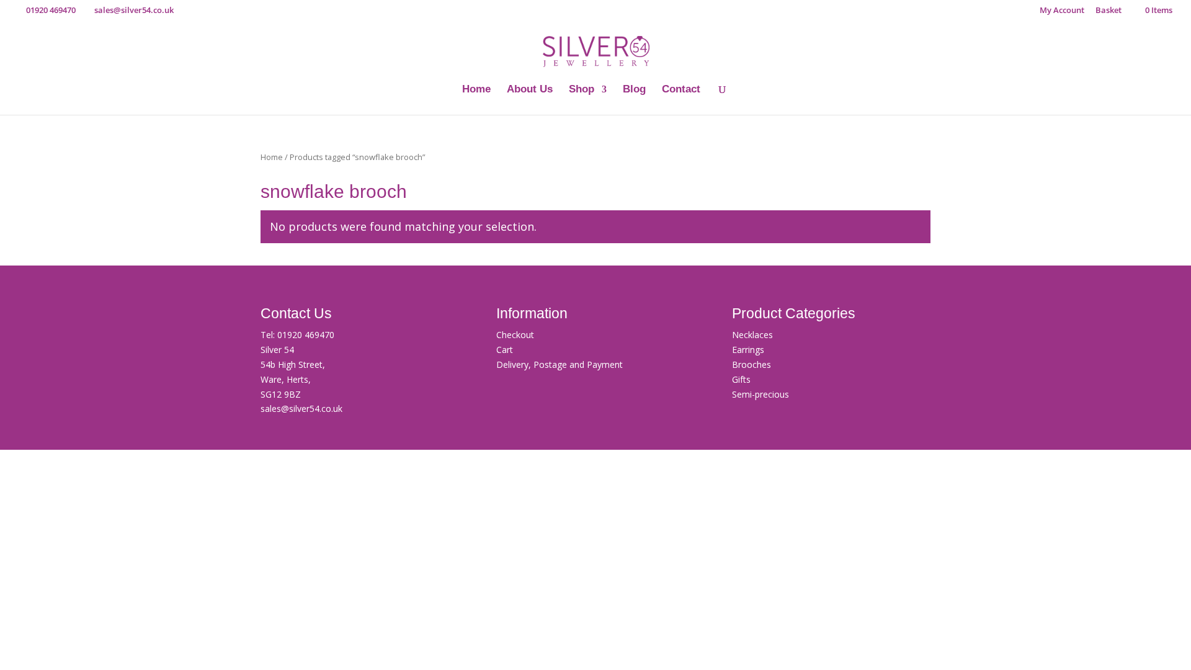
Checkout (515, 335)
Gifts (741, 379)
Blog (634, 90)
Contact (681, 90)
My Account (1062, 11)
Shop (581, 90)
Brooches (751, 364)
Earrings (748, 349)
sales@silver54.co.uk (301, 408)
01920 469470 (305, 335)
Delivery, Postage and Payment (559, 364)
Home (476, 90)
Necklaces (752, 335)
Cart (504, 349)
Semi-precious (760, 394)
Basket (1108, 11)
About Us (530, 90)
